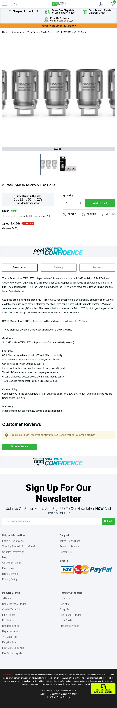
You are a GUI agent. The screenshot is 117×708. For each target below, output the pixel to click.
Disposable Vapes (69, 625)
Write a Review (19, 446)
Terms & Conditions (70, 540)
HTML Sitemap (10, 573)
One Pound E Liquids (70, 614)
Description (19, 267)
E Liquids (64, 609)
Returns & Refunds (69, 546)
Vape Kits (65, 598)
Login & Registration (13, 540)
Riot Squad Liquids (12, 653)
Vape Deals (66, 620)
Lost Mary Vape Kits (13, 647)
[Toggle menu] (4, 4)
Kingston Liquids (11, 642)
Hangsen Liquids (11, 625)
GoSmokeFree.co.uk (13, 562)
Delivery (58, 267)
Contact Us (66, 551)
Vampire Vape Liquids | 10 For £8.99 (58, 26)
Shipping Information (13, 551)
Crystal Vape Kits (11, 609)
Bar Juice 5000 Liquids (14, 603)
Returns (97, 267)
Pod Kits (64, 603)
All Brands (7, 598)
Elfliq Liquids (8, 614)
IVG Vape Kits (9, 636)
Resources (8, 568)
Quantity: (68, 195)
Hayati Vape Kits (11, 631)
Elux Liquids (8, 620)
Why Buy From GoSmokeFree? (18, 546)
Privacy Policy (9, 579)
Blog (4, 557)
